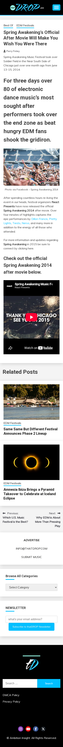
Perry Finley (13, 51)
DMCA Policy (11, 695)
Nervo (25, 223)
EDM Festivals (25, 25)
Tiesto (16, 223)
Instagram (20, 729)
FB (35, 729)
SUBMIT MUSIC (31, 557)
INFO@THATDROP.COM (31, 548)
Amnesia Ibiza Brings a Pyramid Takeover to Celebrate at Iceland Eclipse (30, 493)
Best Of (8, 25)
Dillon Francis (39, 219)
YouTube (28, 729)
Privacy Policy (11, 701)
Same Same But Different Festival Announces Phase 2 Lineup (31, 431)
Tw (43, 729)
